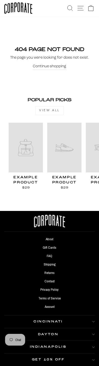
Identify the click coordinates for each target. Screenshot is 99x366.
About (49, 239)
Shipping (50, 264)
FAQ (49, 256)
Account (50, 306)
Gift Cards (49, 247)
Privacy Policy (49, 289)
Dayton (48, 334)
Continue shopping (49, 66)
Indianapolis (48, 346)
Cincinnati (48, 321)
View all (49, 110)
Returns (49, 272)
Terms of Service (49, 298)
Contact (49, 281)
